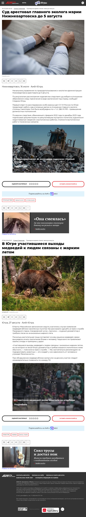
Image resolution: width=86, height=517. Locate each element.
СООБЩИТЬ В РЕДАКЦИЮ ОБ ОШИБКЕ (46, 477)
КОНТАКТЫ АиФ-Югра (23, 475)
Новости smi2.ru (9, 234)
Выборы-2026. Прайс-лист (24, 477)
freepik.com (6, 76)
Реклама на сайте (38, 475)
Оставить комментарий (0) (68, 184)
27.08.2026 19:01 (7, 240)
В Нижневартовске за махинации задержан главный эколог (44, 160)
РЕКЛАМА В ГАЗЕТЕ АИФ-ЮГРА (55, 475)
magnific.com (13, 312)
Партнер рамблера (34, 509)
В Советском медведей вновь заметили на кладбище (44, 400)
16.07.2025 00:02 (7, 8)
